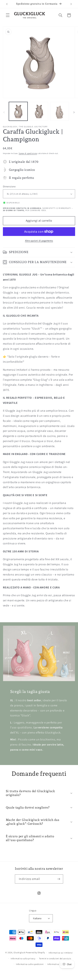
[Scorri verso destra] (74, 112)
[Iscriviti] (58, 878)
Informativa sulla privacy (23, 958)
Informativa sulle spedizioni (30, 964)
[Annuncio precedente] (7, 4)
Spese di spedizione (28, 153)
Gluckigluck (19, 952)
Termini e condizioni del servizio (55, 958)
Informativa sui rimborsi (61, 952)
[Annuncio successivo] (71, 4)
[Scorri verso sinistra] (4, 112)
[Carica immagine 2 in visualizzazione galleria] (39, 111)
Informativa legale (56, 964)
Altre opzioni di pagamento (39, 240)
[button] (7, 15)
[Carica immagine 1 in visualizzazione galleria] (18, 111)
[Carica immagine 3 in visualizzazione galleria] (59, 111)
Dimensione (9, 186)
